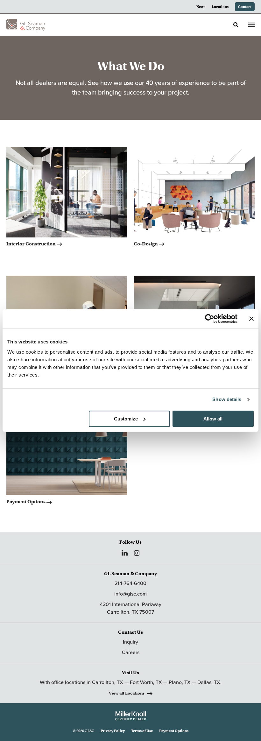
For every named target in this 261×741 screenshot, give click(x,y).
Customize (126, 418)
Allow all (212, 418)
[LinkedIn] (125, 553)
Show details (226, 399)
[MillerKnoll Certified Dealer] (130, 716)
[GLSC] (25, 25)
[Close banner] (251, 318)
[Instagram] (136, 553)
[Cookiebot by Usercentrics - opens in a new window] (209, 318)
